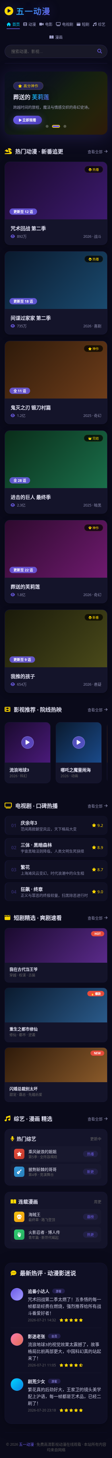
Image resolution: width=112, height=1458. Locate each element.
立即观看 (29, 120)
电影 (49, 24)
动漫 (32, 24)
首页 (16, 24)
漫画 (59, 37)
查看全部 (95, 151)
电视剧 (67, 24)
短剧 (85, 24)
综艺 (101, 24)
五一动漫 (26, 1444)
